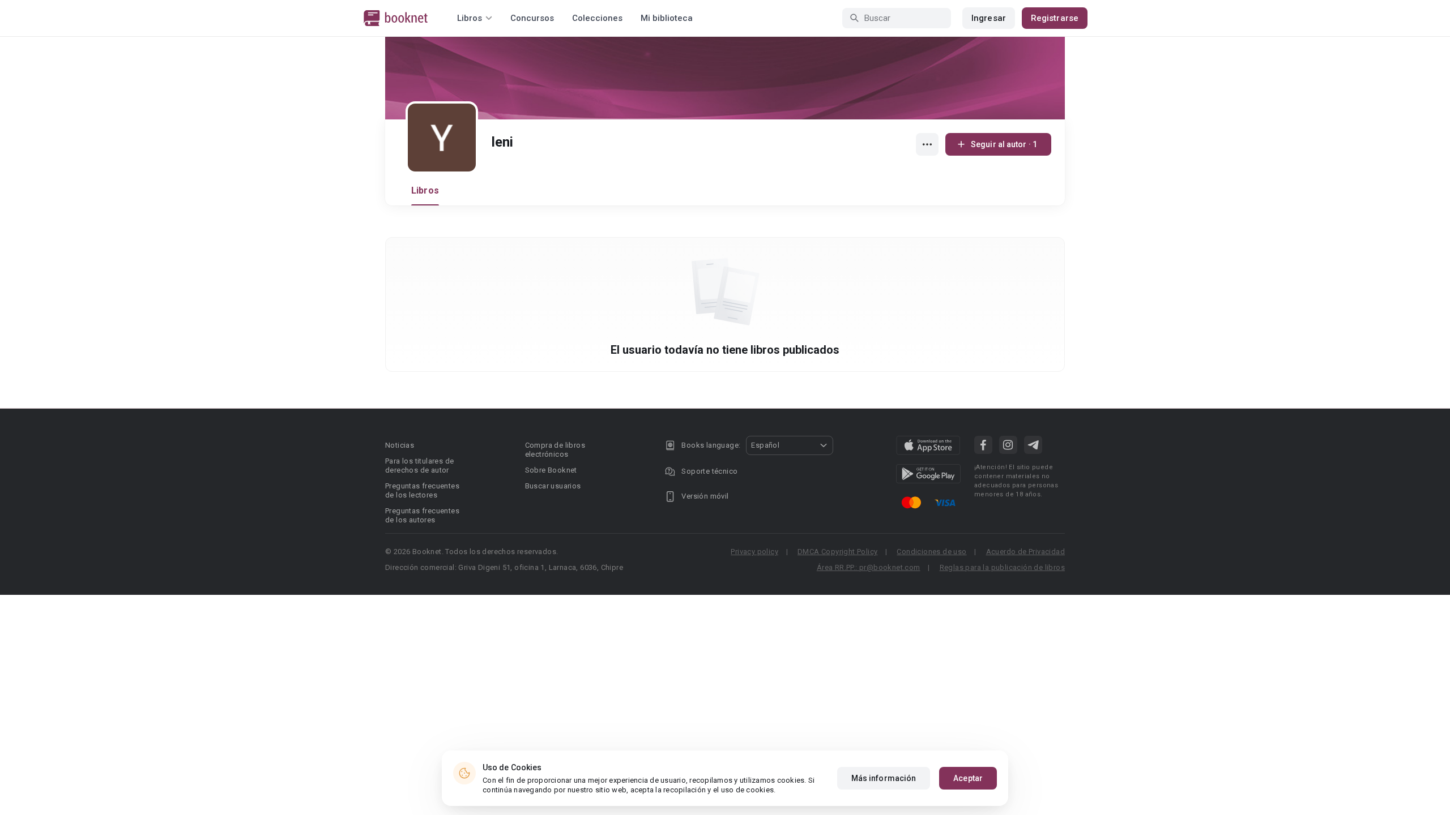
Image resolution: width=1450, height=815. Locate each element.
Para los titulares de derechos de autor (419, 465)
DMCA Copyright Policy (837, 551)
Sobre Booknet (551, 470)
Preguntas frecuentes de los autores (422, 515)
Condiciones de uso (931, 551)
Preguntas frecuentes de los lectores (422, 490)
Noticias (399, 445)
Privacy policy (754, 551)
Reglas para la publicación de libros (1002, 567)
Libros (425, 190)
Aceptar (968, 778)
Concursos (532, 18)
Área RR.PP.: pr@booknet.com (868, 567)
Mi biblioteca (667, 18)
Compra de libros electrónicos (555, 449)
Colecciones (597, 18)
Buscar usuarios (553, 486)
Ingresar (988, 18)
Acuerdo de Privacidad (1025, 551)
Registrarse (1054, 18)
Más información (883, 778)
